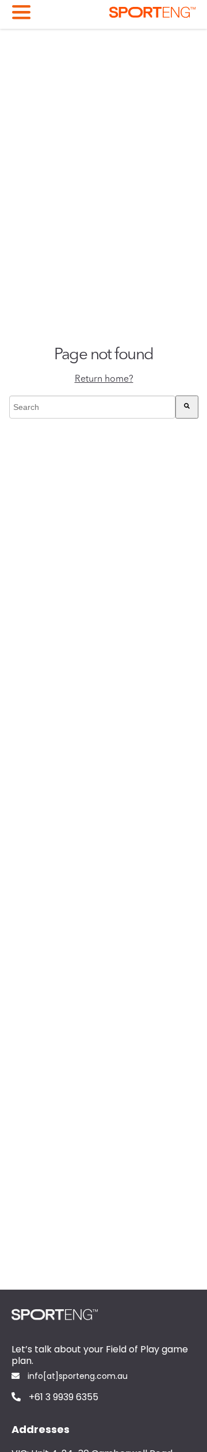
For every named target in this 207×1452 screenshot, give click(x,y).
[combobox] (92, 407)
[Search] (186, 407)
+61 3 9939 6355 (62, 1398)
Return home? (104, 379)
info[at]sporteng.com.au (76, 1377)
